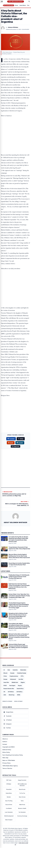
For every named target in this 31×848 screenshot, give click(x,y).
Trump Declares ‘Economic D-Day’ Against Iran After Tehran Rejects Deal (19, 547)
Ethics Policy (6, 752)
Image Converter (22, 780)
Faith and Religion (9, 5)
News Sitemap (18, 701)
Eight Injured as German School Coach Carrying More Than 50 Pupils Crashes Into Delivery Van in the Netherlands (19, 586)
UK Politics (11, 691)
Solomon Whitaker (13, 27)
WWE (18, 694)
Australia (15, 670)
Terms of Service (7, 768)
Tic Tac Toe (22, 793)
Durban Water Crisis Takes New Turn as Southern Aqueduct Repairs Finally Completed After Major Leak (19, 595)
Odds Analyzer (8, 819)
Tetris (22, 800)
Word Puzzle (22, 789)
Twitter (21, 438)
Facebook (12, 438)
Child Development (9, 816)
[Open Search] (29, 1)
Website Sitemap (7, 701)
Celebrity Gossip (21, 673)
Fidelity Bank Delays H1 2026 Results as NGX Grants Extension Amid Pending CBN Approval (19, 576)
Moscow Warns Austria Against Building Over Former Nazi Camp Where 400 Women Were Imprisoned (19, 556)
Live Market (9, 808)
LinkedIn (20, 442)
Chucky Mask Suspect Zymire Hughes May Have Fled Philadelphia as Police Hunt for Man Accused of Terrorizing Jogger (19, 605)
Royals (20, 685)
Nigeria (23, 682)
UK (4, 691)
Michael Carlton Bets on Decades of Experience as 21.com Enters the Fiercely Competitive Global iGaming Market (19, 636)
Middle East (15, 682)
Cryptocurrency (14, 676)
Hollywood (13, 679)
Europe (5, 679)
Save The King (8, 800)
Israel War (6, 682)
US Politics (19, 691)
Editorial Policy (6, 749)
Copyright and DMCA (8, 747)
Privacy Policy (6, 763)
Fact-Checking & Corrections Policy (12, 755)
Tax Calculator (22, 812)
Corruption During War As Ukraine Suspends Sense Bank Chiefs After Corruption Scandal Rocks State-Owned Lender (18, 539)
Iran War (21, 679)
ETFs (22, 676)
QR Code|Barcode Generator (22, 784)
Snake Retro (9, 793)
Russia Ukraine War (9, 688)
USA (5, 694)
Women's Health (22, 808)
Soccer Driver (8, 804)
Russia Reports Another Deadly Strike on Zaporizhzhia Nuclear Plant (19, 563)
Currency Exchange (22, 816)
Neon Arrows (22, 797)
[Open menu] (2, 1)
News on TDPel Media (8, 760)
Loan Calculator (9, 812)
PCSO (5, 685)
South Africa (20, 688)
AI (4, 670)
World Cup (11, 694)
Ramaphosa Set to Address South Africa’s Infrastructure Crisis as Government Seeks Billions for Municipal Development (18, 616)
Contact (4, 744)
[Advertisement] (15, 125)
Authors (4, 741)
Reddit (11, 442)
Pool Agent (12, 685)
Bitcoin (5, 673)
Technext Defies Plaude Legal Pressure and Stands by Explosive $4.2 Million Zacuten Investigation (18, 646)
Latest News (22, 5)
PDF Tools (8, 780)
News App (5, 757)
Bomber (9, 797)
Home (16, 5)
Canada (12, 673)
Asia (9, 670)
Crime (5, 676)
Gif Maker (8, 784)
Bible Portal (22, 804)
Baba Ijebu (23, 670)
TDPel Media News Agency (15, 1)
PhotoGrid (8, 789)
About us (5, 739)
